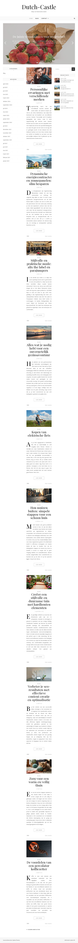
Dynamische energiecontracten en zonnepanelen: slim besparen (39, 179)
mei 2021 (5, 150)
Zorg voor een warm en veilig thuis (39, 781)
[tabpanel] (39, 43)
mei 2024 (5, 112)
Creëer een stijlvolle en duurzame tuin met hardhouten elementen (39, 601)
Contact (44, 18)
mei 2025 (5, 94)
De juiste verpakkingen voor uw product (39, 36)
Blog (37, 18)
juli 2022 (5, 126)
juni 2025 (5, 91)
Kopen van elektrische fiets (39, 433)
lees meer (39, 49)
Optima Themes (16, 940)
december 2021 (7, 129)
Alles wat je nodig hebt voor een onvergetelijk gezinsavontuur (39, 350)
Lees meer (39, 144)
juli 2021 (5, 143)
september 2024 (7, 105)
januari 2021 (6, 161)
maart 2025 (6, 98)
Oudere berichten (34, 929)
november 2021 (7, 133)
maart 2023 (6, 115)
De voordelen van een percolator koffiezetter (39, 865)
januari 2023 (6, 119)
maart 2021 (6, 154)
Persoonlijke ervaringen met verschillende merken (39, 94)
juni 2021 (5, 147)
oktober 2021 (6, 136)
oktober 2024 (6, 101)
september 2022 (7, 122)
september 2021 (7, 140)
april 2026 (5, 84)
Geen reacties (48, 149)
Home (31, 18)
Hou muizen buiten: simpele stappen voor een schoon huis (39, 513)
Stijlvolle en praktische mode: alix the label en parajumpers (39, 265)
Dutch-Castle (39, 7)
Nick (28, 149)
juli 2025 (5, 87)
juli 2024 (5, 108)
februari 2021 (6, 157)
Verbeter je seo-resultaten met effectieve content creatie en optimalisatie (39, 693)
